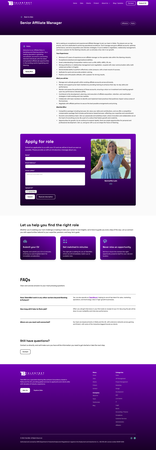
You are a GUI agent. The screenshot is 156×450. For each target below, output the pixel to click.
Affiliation (118, 425)
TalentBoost (93, 297)
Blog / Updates (118, 3)
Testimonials (96, 402)
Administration (120, 422)
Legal (117, 405)
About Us (95, 395)
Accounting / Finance (122, 412)
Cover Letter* (30, 170)
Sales (117, 375)
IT (116, 402)
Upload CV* (29, 188)
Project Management (122, 382)
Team (94, 399)
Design (118, 388)
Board (117, 408)
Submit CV (142, 3)
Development (119, 392)
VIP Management (120, 378)
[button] (106, 3)
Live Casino (119, 398)
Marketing (118, 385)
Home (75, 3)
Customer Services (121, 418)
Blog (94, 405)
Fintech (96, 3)
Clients (88, 3)
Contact (131, 3)
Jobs (81, 3)
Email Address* (30, 163)
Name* (27, 155)
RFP (117, 395)
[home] (20, 3)
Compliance (119, 415)
